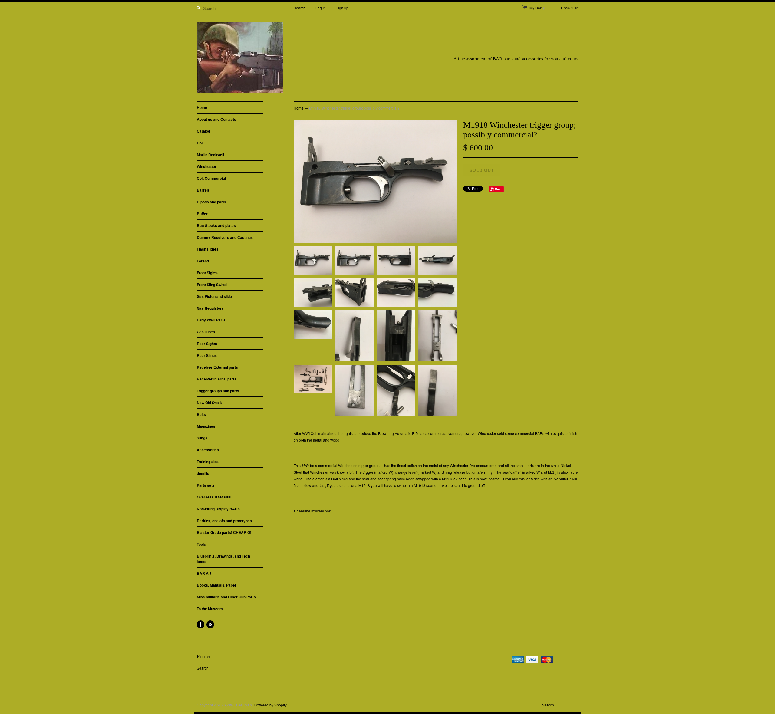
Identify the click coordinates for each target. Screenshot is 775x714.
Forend (203, 261)
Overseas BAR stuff (214, 497)
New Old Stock (209, 402)
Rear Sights (207, 343)
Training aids (208, 461)
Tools (201, 544)
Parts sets (206, 485)
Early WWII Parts (211, 320)
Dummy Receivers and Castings (225, 237)
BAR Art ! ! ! (207, 573)
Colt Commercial (211, 178)
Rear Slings (207, 355)
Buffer (202, 213)
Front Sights (207, 272)
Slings (202, 438)
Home (202, 107)
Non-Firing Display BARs (218, 509)
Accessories (208, 449)
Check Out (569, 7)
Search (299, 7)
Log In (320, 7)
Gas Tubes (206, 331)
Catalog (203, 131)
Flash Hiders (208, 249)
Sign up (342, 7)
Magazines (206, 426)
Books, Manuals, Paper (216, 585)
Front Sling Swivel (212, 284)
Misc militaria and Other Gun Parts (226, 597)
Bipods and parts (211, 202)
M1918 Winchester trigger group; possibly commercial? (354, 107)
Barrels (203, 190)
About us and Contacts (216, 119)
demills (203, 473)
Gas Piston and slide (214, 296)
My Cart (538, 7)
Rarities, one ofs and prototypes (224, 520)
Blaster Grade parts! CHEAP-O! (224, 532)
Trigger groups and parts (218, 390)
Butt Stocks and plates (216, 225)
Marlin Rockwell (210, 154)
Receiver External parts (217, 367)
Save (499, 189)
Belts (201, 414)
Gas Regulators (210, 308)
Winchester (206, 166)
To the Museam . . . (212, 608)
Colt (200, 143)
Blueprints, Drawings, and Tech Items (223, 558)
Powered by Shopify (270, 704)
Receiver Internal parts (216, 379)
